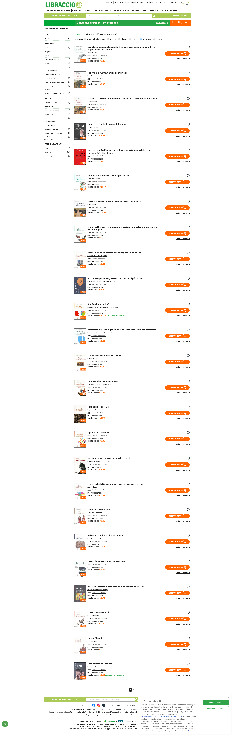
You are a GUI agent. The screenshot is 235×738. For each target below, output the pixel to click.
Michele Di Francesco (110, 307)
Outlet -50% (115, 10)
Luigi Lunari (91, 204)
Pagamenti (91, 709)
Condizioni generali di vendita (60, 712)
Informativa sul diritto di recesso (128, 715)
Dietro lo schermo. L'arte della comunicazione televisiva (115, 586)
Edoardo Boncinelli (57, 110)
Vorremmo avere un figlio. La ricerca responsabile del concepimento (121, 329)
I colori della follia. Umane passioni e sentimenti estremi (115, 484)
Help (101, 709)
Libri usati (87, 10)
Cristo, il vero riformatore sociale (104, 355)
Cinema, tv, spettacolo (57, 59)
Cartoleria (153, 10)
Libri (56, 16)
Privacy (109, 709)
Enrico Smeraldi (57, 114)
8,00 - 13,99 (57, 152)
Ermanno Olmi (92, 667)
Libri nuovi (76, 10)
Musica (57, 90)
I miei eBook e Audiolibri (129, 2)
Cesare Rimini (57, 122)
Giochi (144, 10)
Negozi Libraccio (180, 15)
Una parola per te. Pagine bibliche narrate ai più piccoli (114, 278)
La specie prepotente (98, 406)
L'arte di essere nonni (98, 612)
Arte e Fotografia (57, 71)
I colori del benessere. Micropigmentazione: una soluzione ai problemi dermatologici (122, 228)
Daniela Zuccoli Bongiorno (57, 133)
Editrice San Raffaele (99, 56)
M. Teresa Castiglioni (111, 333)
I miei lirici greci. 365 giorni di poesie (105, 535)
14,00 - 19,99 (57, 156)
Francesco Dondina (94, 461)
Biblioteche (134, 709)
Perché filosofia (95, 638)
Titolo (159, 39)
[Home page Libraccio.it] (63, 8)
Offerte (173, 10)
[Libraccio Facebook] (93, 706)
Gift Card (164, 10)
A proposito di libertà (98, 432)
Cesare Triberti (57, 125)
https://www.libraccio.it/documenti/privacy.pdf (161, 716)
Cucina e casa (57, 78)
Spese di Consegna (76, 709)
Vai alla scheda (183, 59)
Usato (57, 39)
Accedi (165, 2)
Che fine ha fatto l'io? (98, 304)
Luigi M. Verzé (57, 106)
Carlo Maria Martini (57, 103)
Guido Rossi (91, 641)
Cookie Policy (187, 731)
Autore (113, 39)
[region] (184, 714)
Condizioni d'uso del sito (85, 712)
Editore (124, 39)
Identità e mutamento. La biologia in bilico (108, 175)
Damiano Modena (57, 129)
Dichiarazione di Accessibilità (109, 712)
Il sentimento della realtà (99, 663)
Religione (57, 52)
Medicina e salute (57, 48)
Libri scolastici (58, 10)
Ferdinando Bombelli (95, 333)
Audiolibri (134, 10)
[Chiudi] (228, 697)
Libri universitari (101, 10)
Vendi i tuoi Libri (155, 2)
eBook (126, 10)
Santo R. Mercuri (93, 53)
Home (47, 29)
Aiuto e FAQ (143, 2)
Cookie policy (121, 709)
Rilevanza (147, 39)
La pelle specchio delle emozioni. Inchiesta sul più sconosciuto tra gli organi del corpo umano (121, 48)
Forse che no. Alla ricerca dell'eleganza (106, 124)
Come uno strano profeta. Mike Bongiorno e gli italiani (114, 252)
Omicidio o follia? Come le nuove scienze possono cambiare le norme (122, 98)
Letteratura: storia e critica (57, 82)
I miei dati (108, 2)
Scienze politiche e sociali (57, 93)
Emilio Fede (57, 137)
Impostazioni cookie (215, 709)
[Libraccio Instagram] (98, 706)
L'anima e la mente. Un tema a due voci (107, 72)
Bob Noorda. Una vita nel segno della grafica (109, 458)
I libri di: (77, 34)
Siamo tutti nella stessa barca (102, 381)
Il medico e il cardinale (98, 509)
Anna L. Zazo (57, 118)
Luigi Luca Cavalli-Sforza (96, 410)
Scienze (57, 55)
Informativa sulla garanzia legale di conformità (93, 715)
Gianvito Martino (93, 179)
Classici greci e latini (57, 74)
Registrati (173, 2)
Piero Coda (91, 76)
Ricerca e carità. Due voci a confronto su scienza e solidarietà (118, 150)
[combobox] (119, 16)
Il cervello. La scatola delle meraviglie (106, 561)
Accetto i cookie (215, 703)
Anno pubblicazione (96, 39)
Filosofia (57, 67)
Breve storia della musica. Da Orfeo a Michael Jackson (114, 201)
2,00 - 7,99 (57, 148)
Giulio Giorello (107, 153)
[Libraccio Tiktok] (103, 706)
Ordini (116, 2)
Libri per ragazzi (57, 86)
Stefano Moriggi (102, 590)
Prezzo (135, 39)
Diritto (57, 63)
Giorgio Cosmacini (94, 513)
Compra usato (175, 53)
